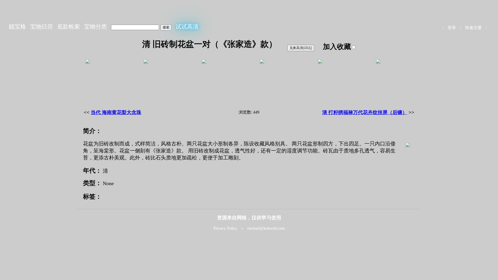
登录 (452, 27)
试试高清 (187, 26)
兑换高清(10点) (300, 48)
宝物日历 (41, 26)
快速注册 (473, 27)
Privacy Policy (225, 228)
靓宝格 (17, 26)
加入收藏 (337, 47)
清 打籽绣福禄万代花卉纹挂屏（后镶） (364, 112)
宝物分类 (95, 26)
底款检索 (68, 26)
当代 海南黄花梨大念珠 (116, 112)
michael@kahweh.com (266, 228)
